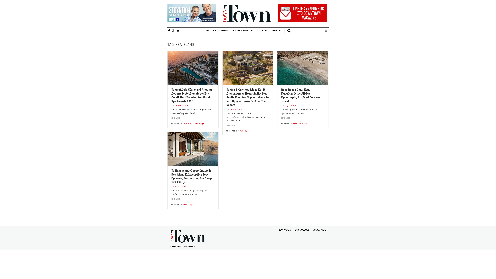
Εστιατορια (221, 30)
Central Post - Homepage (193, 123)
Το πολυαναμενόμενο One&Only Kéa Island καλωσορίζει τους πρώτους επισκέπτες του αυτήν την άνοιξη (191, 176)
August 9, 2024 (290, 105)
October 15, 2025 (181, 105)
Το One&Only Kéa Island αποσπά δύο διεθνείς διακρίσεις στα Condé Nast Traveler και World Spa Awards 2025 (191, 95)
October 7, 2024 (236, 109)
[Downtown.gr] (247, 14)
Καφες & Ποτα (243, 30)
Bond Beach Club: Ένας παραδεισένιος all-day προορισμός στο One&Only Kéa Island (300, 95)
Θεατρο (277, 30)
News (240, 131)
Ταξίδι (246, 131)
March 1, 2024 (180, 186)
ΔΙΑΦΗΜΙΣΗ (285, 229)
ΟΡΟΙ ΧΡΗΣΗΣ (319, 229)
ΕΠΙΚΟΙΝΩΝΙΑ (302, 229)
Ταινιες (262, 30)
